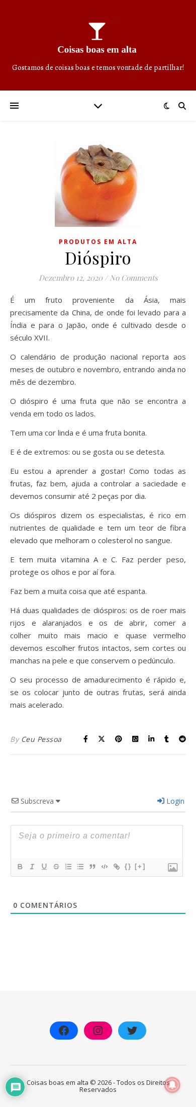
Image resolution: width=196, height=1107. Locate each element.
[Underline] (44, 867)
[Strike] (56, 867)
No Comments (134, 278)
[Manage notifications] (172, 1085)
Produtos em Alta (98, 241)
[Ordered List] (68, 867)
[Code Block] (104, 867)
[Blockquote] (92, 867)
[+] (140, 866)
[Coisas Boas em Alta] (98, 45)
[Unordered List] (80, 867)
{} (128, 866)
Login (174, 801)
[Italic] (32, 867)
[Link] (116, 867)
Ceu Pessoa (41, 739)
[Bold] (20, 867)
